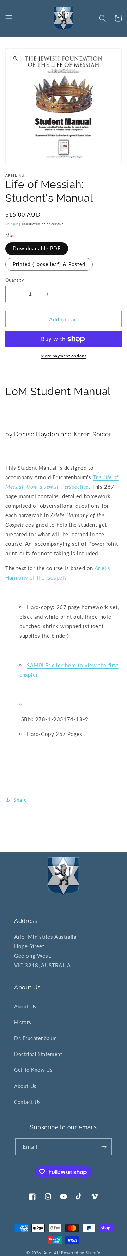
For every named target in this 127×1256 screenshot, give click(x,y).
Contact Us (27, 1102)
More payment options (63, 355)
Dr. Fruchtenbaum (35, 1038)
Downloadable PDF (37, 248)
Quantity (14, 280)
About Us (25, 1007)
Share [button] (20, 800)
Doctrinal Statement (38, 1054)
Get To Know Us (33, 1070)
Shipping (13, 223)
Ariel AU (51, 1252)
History (22, 1022)
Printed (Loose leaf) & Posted (49, 264)
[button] (9, 18)
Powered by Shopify (81, 1252)
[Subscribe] (103, 1146)
